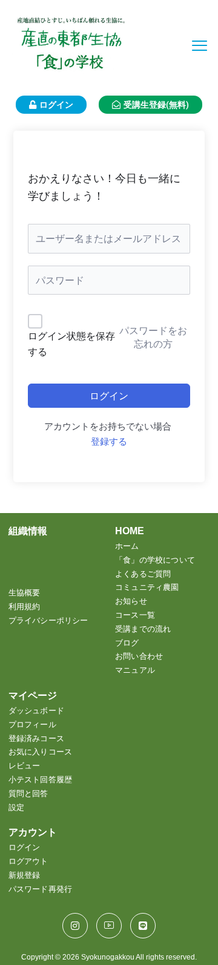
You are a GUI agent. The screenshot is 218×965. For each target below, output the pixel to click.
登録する (109, 441)
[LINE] (143, 925)
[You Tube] (109, 925)
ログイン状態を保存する (71, 344)
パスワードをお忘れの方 (153, 337)
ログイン (109, 396)
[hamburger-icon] (199, 46)
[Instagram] (75, 925)
